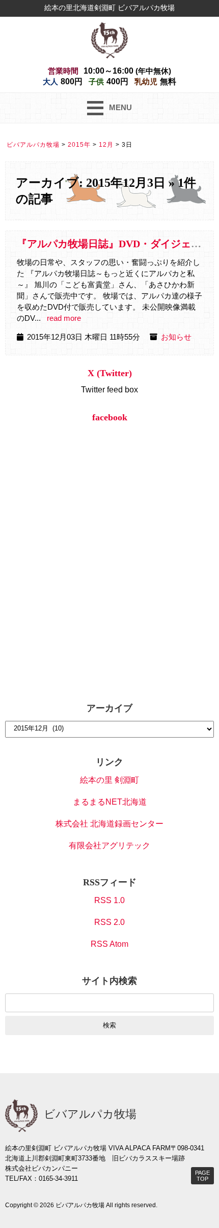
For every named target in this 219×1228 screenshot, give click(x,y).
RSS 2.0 (109, 922)
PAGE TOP (202, 1176)
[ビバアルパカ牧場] (109, 39)
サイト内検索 (109, 981)
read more (64, 318)
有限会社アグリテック (109, 845)
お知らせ (176, 337)
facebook (109, 417)
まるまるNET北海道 (110, 802)
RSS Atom (109, 944)
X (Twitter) (110, 373)
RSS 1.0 (109, 900)
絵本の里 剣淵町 (109, 780)
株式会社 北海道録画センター (109, 823)
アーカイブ (109, 708)
